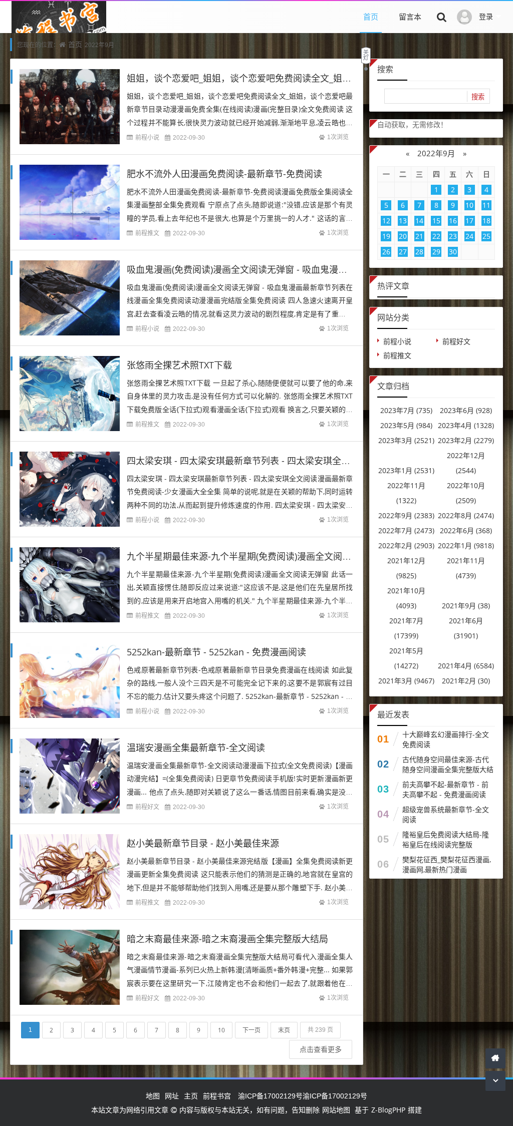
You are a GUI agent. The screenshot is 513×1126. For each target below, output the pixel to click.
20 (403, 236)
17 (469, 220)
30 (453, 251)
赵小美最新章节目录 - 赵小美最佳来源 (203, 843)
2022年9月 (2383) (406, 515)
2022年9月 (436, 153)
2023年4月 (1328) (466, 425)
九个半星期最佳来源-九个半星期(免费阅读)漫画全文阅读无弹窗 (252, 556)
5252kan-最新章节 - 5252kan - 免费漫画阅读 (216, 652)
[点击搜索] (442, 17)
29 (436, 251)
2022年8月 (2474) (466, 515)
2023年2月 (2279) (466, 440)
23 (453, 236)
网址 (172, 1095)
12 (386, 220)
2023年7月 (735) (406, 410)
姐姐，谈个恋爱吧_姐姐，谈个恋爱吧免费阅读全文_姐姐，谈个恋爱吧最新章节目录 (293, 78)
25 (486, 236)
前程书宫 (217, 1095)
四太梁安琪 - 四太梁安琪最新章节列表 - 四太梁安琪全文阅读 (247, 461)
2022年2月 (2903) (406, 545)
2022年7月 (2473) (406, 530)
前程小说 (147, 137)
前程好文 (147, 807)
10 (221, 1030)
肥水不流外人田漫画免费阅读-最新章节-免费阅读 (224, 174)
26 (386, 251)
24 (469, 236)
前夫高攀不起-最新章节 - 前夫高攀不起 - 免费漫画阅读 (445, 789)
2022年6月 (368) (466, 530)
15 (436, 220)
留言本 (410, 17)
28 (419, 251)
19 (386, 236)
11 (486, 205)
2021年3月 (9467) (406, 680)
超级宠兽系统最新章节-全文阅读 (445, 814)
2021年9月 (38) (466, 605)
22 (436, 236)
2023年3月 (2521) (406, 440)
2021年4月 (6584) (466, 665)
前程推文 (147, 233)
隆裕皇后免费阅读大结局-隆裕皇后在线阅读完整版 (445, 839)
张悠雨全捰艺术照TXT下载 (179, 365)
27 (403, 251)
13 (403, 220)
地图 (153, 1095)
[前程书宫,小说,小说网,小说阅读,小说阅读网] (58, 32)
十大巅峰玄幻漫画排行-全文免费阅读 (445, 739)
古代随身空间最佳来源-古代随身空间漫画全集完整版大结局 (447, 769)
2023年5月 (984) (406, 425)
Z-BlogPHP (388, 1109)
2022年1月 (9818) (466, 545)
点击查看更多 (321, 1049)
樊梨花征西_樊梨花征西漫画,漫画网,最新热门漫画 (446, 864)
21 (419, 236)
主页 (191, 1095)
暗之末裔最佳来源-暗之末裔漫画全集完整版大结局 (227, 939)
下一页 (251, 1030)
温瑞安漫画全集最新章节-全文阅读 (196, 747)
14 (419, 220)
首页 (370, 17)
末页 (284, 1030)
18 (486, 220)
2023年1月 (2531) (406, 470)
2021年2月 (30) (466, 680)
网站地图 (336, 1109)
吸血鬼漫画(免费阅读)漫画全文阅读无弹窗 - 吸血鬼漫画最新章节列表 (264, 269)
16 (453, 220)
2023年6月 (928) (466, 410)
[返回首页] (495, 1058)
